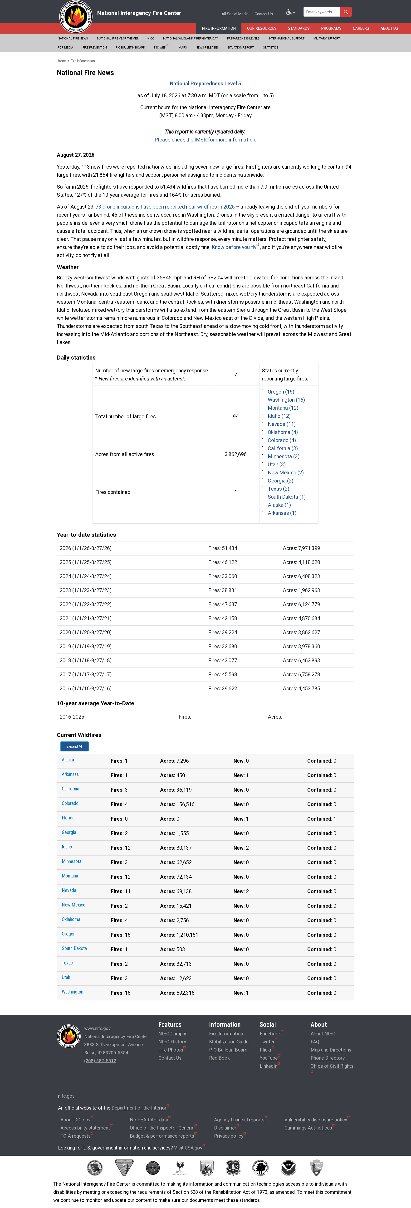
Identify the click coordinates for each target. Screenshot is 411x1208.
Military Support (326, 38)
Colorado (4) (282, 440)
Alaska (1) (279, 505)
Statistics (270, 47)
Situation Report (241, 47)
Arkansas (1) (282, 513)
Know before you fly (234, 247)
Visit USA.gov (188, 1148)
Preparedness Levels (243, 38)
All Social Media (235, 14)
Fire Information (219, 28)
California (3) (283, 448)
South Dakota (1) (287, 497)
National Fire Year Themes (117, 38)
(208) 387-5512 (100, 1060)
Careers (361, 28)
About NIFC (323, 1034)
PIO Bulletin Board (130, 47)
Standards (299, 28)
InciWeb (160, 47)
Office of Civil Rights (332, 1066)
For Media (65, 47)
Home (61, 61)
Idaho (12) (279, 416)
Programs (331, 28)
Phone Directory (328, 1058)
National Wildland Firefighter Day (190, 38)
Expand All (75, 746)
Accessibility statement (85, 1128)
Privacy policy (228, 1136)
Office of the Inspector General (162, 1128)
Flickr (266, 1050)
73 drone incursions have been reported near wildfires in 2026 (165, 207)
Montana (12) (283, 408)
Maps (183, 47)
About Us (389, 28)
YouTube (269, 1058)
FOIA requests (75, 1136)
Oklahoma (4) (283, 432)
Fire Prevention (95, 47)
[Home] (76, 16)
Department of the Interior (139, 1108)
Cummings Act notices (308, 1128)
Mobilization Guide (229, 1042)
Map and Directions (331, 1050)
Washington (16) (286, 400)
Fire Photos (170, 1050)
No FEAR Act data (149, 1120)
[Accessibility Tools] (290, 13)
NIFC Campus (172, 1034)
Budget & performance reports (162, 1136)
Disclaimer (225, 1128)
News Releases (207, 47)
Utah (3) (277, 465)
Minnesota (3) (283, 456)
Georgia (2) (280, 481)
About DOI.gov (75, 1120)
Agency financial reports (239, 1120)
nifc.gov (66, 1096)
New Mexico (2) (286, 473)
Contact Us (264, 14)
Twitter (267, 1042)
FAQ (315, 1042)
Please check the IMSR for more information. (205, 140)
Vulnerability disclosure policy (315, 1120)
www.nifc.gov (97, 1028)
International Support (286, 38)
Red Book (219, 1058)
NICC (150, 38)
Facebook (270, 1034)
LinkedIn (268, 1066)
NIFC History (172, 1042)
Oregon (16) (281, 392)
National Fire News (73, 38)
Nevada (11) (282, 424)
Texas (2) (278, 489)
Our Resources (262, 28)
